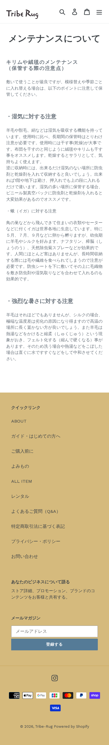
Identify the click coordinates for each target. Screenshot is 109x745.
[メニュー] (99, 11)
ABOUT (19, 421)
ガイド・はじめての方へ (35, 436)
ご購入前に (22, 451)
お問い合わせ (24, 556)
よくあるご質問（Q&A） (36, 511)
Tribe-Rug (44, 726)
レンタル (20, 496)
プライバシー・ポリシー (35, 541)
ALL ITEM (21, 481)
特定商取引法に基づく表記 (38, 526)
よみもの (20, 466)
